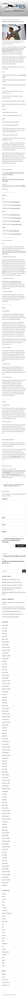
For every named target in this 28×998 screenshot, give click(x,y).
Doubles (21, 484)
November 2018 (6, 874)
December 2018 (6, 871)
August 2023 (5, 725)
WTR (3, 965)
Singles (14, 485)
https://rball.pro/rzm (15, 202)
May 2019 (4, 857)
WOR (3, 960)
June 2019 (4, 855)
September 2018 (6, 880)
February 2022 (5, 774)
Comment (5, 499)
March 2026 (5, 639)
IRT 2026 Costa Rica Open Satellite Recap (12, 582)
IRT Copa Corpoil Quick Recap (12, 617)
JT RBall (4, 602)
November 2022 (6, 749)
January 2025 (5, 678)
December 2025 (6, 647)
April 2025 (4, 669)
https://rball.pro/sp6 (16, 218)
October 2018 (5, 877)
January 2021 (5, 808)
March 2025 (5, 672)
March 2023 (5, 738)
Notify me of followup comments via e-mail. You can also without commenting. (13, 540)
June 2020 (4, 821)
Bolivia (12, 484)
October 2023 (5, 719)
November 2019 (6, 841)
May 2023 (4, 733)
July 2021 (4, 794)
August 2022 (5, 758)
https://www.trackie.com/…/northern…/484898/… (14, 185)
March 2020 (5, 830)
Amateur (6, 484)
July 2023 (4, 727)
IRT (3, 927)
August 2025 (5, 658)
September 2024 (6, 689)
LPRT (3, 475)
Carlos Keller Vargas (15, 456)
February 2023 (5, 741)
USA (18, 485)
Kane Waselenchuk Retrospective (15, 614)
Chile (3, 902)
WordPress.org (5, 985)
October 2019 (5, 844)
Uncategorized (5, 952)
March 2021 (5, 805)
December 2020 (6, 810)
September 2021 (6, 788)
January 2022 (5, 777)
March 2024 (5, 705)
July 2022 (4, 761)
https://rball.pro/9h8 (15, 208)
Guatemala (4, 921)
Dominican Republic (7, 913)
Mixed (10, 485)
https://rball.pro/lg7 (16, 205)
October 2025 (5, 653)
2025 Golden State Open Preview (13, 611)
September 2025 (6, 655)
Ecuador (4, 918)
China (3, 905)
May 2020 (4, 824)
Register (4, 974)
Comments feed (6, 982)
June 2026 (4, 631)
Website (4, 531)
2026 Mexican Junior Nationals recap (11, 579)
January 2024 (5, 711)
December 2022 (6, 747)
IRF (3, 924)
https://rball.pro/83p (15, 214)
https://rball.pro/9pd (15, 221)
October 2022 (5, 752)
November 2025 (6, 650)
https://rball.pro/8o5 (16, 234)
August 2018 (5, 882)
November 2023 (6, 716)
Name (4, 517)
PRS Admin (4, 943)
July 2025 (4, 661)
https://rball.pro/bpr (14, 230)
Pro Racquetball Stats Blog (11, 9)
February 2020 (5, 833)
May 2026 (4, 633)
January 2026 (5, 644)
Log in (3, 977)
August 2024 (5, 691)
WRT (3, 963)
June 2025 (4, 664)
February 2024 (5, 708)
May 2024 (4, 700)
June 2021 (4, 797)
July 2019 (4, 852)
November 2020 (6, 813)
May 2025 (4, 666)
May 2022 (4, 766)
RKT (3, 946)
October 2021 (5, 785)
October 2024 (5, 686)
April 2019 (4, 860)
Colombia (4, 907)
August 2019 (5, 849)
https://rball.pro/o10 (16, 224)
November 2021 (6, 783)
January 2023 (5, 744)
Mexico (6, 485)
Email (4, 524)
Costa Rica (4, 910)
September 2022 (6, 755)
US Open (4, 954)
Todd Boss (16, 19)
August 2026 (5, 625)
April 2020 (4, 827)
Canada (16, 484)
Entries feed (5, 979)
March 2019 (5, 863)
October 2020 (5, 816)
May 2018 (4, 885)
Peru (3, 941)
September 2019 (6, 846)
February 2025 (5, 675)
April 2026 (4, 636)
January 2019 (5, 868)
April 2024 (4, 702)
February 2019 (5, 866)
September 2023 (6, 722)
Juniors (4, 929)
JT (2, 611)
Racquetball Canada (13, 48)
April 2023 (4, 736)
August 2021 (5, 791)
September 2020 (6, 819)
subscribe (13, 540)
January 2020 (5, 835)
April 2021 (4, 802)
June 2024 (4, 697)
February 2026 (5, 642)
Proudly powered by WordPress (9, 994)
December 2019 (6, 838)
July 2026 (4, 628)
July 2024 (4, 694)
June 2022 (4, 763)
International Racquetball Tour (13, 474)
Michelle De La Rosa (16, 281)
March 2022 (5, 772)
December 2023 (6, 714)
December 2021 (6, 780)
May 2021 (4, 799)
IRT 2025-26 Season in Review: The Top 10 (12, 585)
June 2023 (4, 730)
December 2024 (6, 680)
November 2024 (6, 683)
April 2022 (4, 769)
